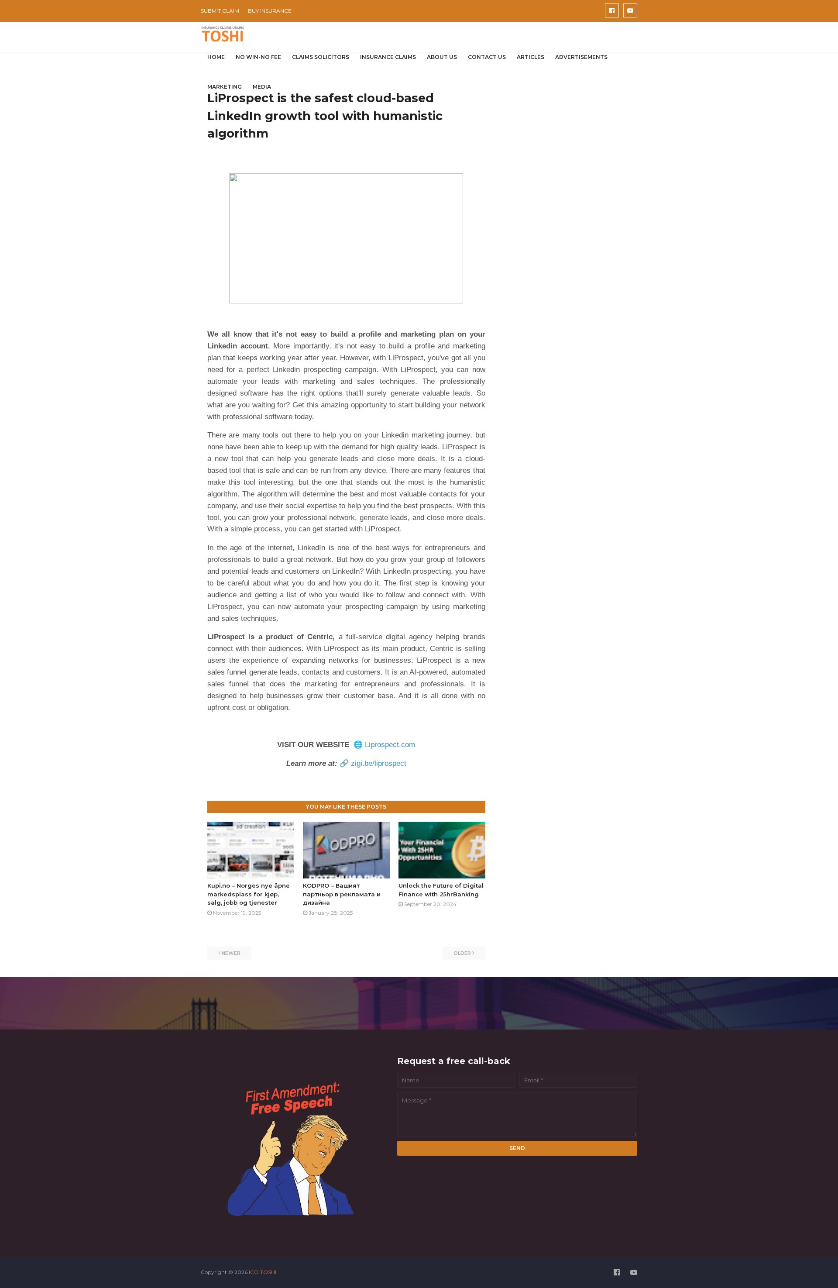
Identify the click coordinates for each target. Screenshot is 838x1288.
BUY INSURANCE (270, 10)
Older (462, 953)
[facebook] (612, 10)
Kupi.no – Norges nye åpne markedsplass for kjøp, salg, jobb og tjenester (248, 894)
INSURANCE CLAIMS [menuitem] (388, 57)
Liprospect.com (390, 744)
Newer (231, 953)
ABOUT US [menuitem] (442, 57)
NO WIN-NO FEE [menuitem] (258, 57)
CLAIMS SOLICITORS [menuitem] (320, 57)
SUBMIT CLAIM (220, 10)
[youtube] (630, 10)
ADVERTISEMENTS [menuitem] (581, 57)
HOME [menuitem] (216, 57)
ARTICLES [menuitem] (530, 57)
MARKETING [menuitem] (224, 86)
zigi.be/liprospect (378, 763)
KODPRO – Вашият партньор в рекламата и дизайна (342, 894)
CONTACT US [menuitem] (487, 57)
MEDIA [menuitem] (262, 86)
